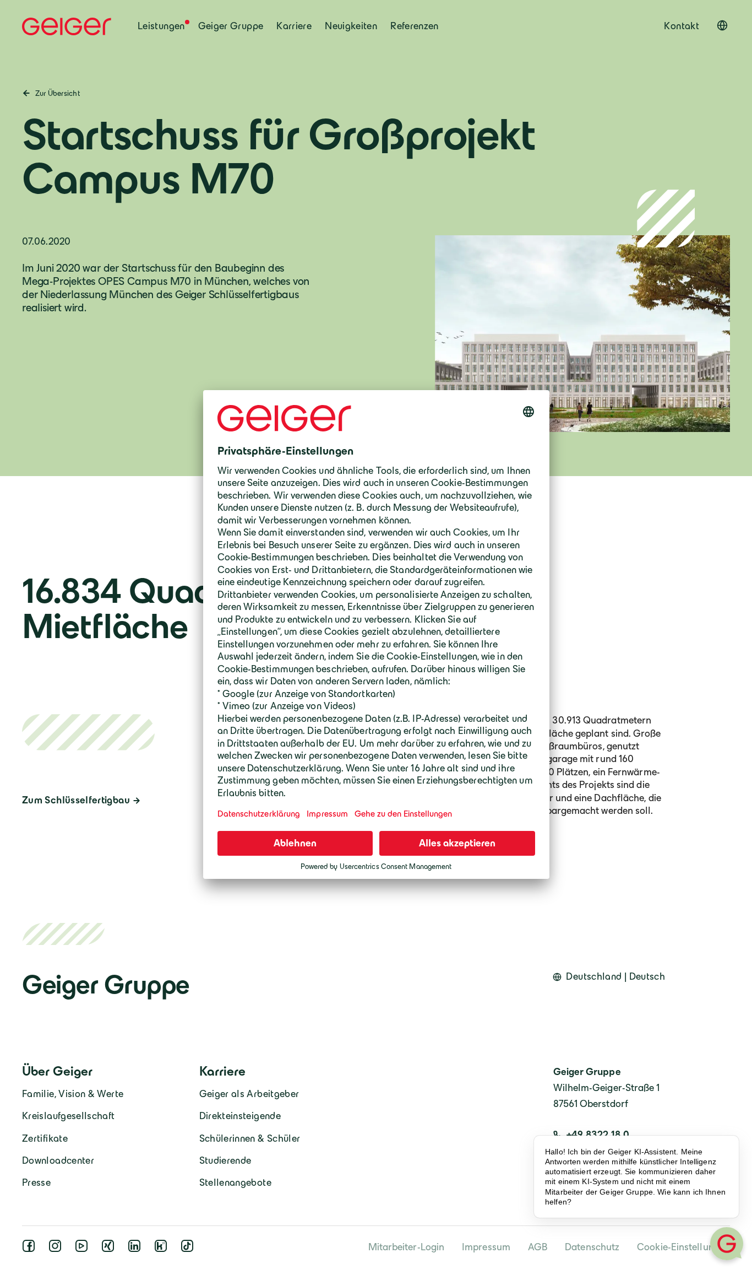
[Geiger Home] (66, 26)
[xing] (110, 1249)
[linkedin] (136, 1249)
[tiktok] (189, 1249)
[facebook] (31, 1249)
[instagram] (57, 1249)
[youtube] (83, 1249)
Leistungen (161, 25)
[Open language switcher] (722, 25)
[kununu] (163, 1249)
